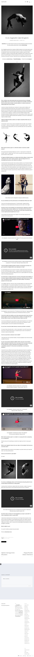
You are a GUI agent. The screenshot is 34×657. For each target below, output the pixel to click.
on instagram (29, 59)
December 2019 (26, 610)
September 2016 (26, 629)
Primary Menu (27, 2)
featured (16, 609)
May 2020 (26, 606)
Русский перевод (17, 59)
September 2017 (26, 622)
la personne (16, 611)
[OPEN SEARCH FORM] (29, 2)
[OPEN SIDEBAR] (31, 2)
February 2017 (26, 625)
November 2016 (26, 628)
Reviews (21, 612)
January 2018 (26, 621)
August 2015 (26, 633)
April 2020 (26, 607)
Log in (25, 651)
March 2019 (26, 614)
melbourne (21, 611)
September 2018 (26, 618)
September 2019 (26, 611)
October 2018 (26, 617)
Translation (17, 616)
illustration (17, 610)
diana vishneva (17, 607)
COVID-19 (19, 606)
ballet (5, 538)
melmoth (3, 1)
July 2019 (25, 613)
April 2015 (26, 636)
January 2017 (26, 626)
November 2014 (26, 640)
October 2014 (26, 641)
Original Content (16, 40)
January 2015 (26, 637)
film (17, 609)
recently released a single (16, 316)
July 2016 (25, 632)
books (16, 606)
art (15, 605)
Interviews (11, 40)
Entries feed (26, 652)
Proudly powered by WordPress (5, 605)
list (18, 611)
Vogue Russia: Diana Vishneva (28, 553)
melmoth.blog (24, 45)
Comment (29, 585)
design (21, 606)
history (19, 609)
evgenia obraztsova (20, 608)
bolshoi (21, 605)
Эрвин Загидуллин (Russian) (8, 553)
